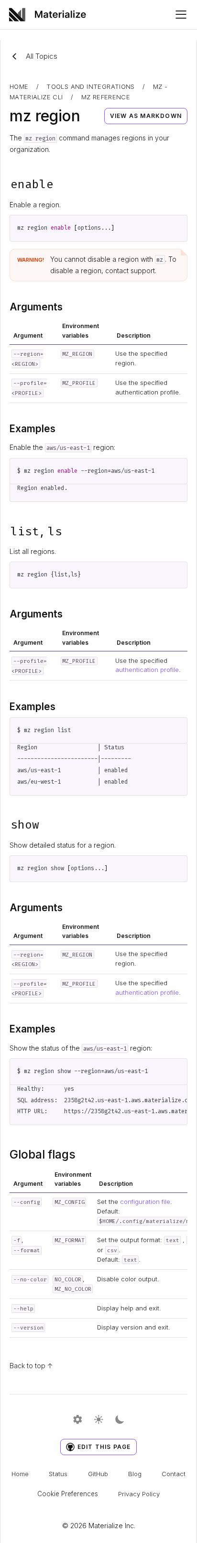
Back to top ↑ (31, 1366)
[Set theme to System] (78, 1420)
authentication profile (147, 669)
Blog (135, 1474)
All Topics (41, 56)
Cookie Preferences (67, 1494)
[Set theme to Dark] (120, 1420)
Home (19, 86)
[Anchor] (62, 183)
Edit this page (104, 1446)
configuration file (145, 1201)
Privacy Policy (139, 1494)
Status (58, 1474)
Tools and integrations (90, 86)
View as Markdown (146, 115)
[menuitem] (51, 14)
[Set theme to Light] (99, 1420)
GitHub (98, 1474)
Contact (174, 1474)
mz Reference (106, 97)
